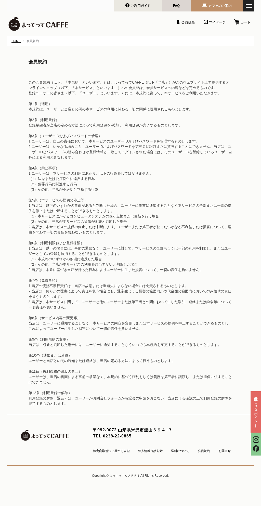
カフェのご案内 (220, 6)
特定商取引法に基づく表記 (111, 450)
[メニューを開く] (248, 5)
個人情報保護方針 (150, 450)
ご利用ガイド (141, 6)
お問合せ (224, 450)
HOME (16, 41)
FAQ (176, 6)
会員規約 (204, 450)
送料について (180, 450)
